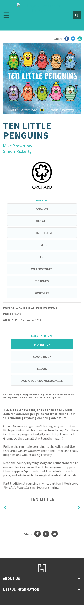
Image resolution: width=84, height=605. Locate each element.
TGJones (42, 281)
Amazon (42, 209)
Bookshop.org (42, 233)
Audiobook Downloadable (42, 381)
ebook (42, 369)
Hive (42, 257)
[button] (5, 507)
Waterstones (42, 269)
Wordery (42, 293)
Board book (42, 356)
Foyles (42, 245)
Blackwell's (42, 221)
